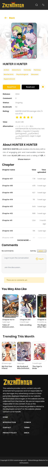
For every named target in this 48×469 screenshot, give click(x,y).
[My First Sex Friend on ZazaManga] (9, 351)
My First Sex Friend (7, 367)
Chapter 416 (7, 185)
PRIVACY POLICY (10, 433)
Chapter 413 (7, 206)
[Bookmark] (43, 87)
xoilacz (20, 445)
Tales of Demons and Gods (8, 327)
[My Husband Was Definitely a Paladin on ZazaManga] (24, 351)
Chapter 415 (7, 192)
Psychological (22, 74)
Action (6, 70)
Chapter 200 (25, 319)
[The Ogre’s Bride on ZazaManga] (39, 351)
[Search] (36, 5)
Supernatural (9, 79)
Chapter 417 (7, 179)
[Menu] (43, 4)
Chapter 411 (7, 220)
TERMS (27, 427)
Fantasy (37, 70)
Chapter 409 (7, 238)
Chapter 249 (42, 319)
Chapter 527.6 (8, 319)
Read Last (30, 87)
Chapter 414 (7, 199)
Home (5, 417)
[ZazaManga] (13, 5)
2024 (17, 94)
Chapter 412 (7, 213)
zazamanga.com (20, 460)
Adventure (16, 70)
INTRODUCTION (9, 422)
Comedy (27, 70)
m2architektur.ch (13, 449)
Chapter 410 (7, 231)
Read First (11, 87)
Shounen (34, 74)
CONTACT (7, 427)
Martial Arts (8, 74)
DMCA (26, 433)
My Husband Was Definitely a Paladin (23, 368)
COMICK (27, 422)
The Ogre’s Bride (37, 367)
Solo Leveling (25, 325)
